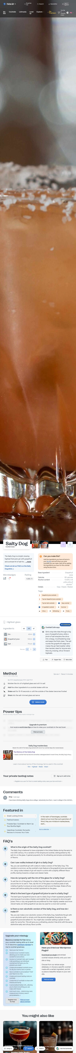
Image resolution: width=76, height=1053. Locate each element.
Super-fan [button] (57, 660)
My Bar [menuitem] (4, 12)
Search (41, 4)
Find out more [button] (38, 732)
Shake (41, 767)
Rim (29, 767)
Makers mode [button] (39, 702)
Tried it (41, 1048)
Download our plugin (49, 955)
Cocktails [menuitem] (12, 12)
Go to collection (44, 829)
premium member (24, 945)
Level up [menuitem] (31, 12)
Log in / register (66, 4)
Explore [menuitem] (39, 12)
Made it (30, 1048)
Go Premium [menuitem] (52, 12)
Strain (46, 767)
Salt (9, 644)
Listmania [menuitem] (22, 12)
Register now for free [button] (12, 1001)
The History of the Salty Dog (24, 752)
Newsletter (53, 4)
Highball (34, 767)
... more (28, 562)
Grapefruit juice (13, 639)
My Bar (49, 561)
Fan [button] (46, 660)
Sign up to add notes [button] (63, 776)
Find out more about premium (25, 1001)
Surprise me (28, 4)
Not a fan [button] (69, 660)
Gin (9, 634)
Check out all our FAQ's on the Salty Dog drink (18, 567)
